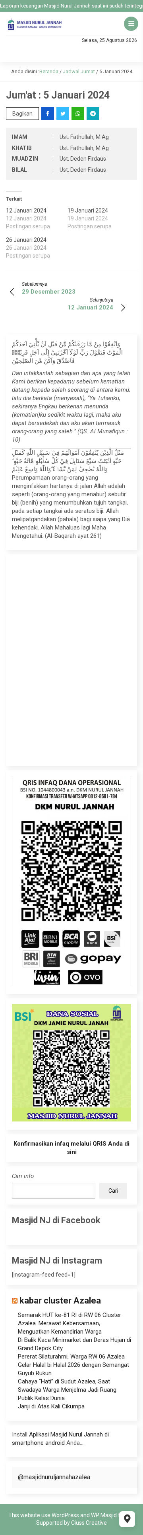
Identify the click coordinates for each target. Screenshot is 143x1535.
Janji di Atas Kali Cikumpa (51, 1406)
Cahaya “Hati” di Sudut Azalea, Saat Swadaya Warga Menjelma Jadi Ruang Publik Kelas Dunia (67, 1390)
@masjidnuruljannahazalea (54, 1477)
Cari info (23, 1176)
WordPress (65, 1515)
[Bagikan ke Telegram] (93, 113)
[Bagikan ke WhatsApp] (78, 113)
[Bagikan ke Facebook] (48, 113)
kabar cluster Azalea (60, 1300)
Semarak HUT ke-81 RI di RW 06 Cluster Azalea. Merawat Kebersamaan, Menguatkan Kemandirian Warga (69, 1323)
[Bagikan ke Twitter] (63, 113)
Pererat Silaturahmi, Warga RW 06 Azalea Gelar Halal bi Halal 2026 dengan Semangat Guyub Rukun (73, 1365)
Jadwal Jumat (79, 71)
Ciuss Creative (89, 1523)
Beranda (48, 71)
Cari (113, 1191)
